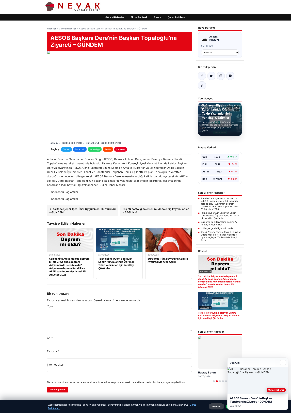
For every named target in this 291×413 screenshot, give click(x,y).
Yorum (52, 306)
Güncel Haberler (114, 17)
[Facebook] (202, 76)
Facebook (80, 149)
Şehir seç (207, 46)
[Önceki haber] (229, 108)
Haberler (51, 28)
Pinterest (120, 149)
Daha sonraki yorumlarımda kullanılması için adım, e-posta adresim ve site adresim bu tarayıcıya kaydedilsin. (116, 382)
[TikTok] (202, 85)
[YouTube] (230, 76)
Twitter (66, 149)
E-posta (53, 351)
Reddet (216, 406)
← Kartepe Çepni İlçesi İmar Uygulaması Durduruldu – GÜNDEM (82, 210)
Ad (50, 338)
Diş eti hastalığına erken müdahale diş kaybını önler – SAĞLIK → (156, 210)
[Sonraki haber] (236, 108)
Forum (157, 17)
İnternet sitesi (55, 364)
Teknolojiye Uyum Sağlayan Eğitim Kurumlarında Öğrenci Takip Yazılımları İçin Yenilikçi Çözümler (220, 215)
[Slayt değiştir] (214, 381)
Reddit (108, 149)
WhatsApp (95, 149)
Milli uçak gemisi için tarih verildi (217, 228)
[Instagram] (221, 76)
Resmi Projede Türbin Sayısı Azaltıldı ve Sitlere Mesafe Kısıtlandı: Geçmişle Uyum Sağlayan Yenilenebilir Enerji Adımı (221, 236)
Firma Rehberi (139, 17)
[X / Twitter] (211, 76)
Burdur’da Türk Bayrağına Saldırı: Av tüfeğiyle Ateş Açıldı (219, 223)
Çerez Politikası (177, 17)
